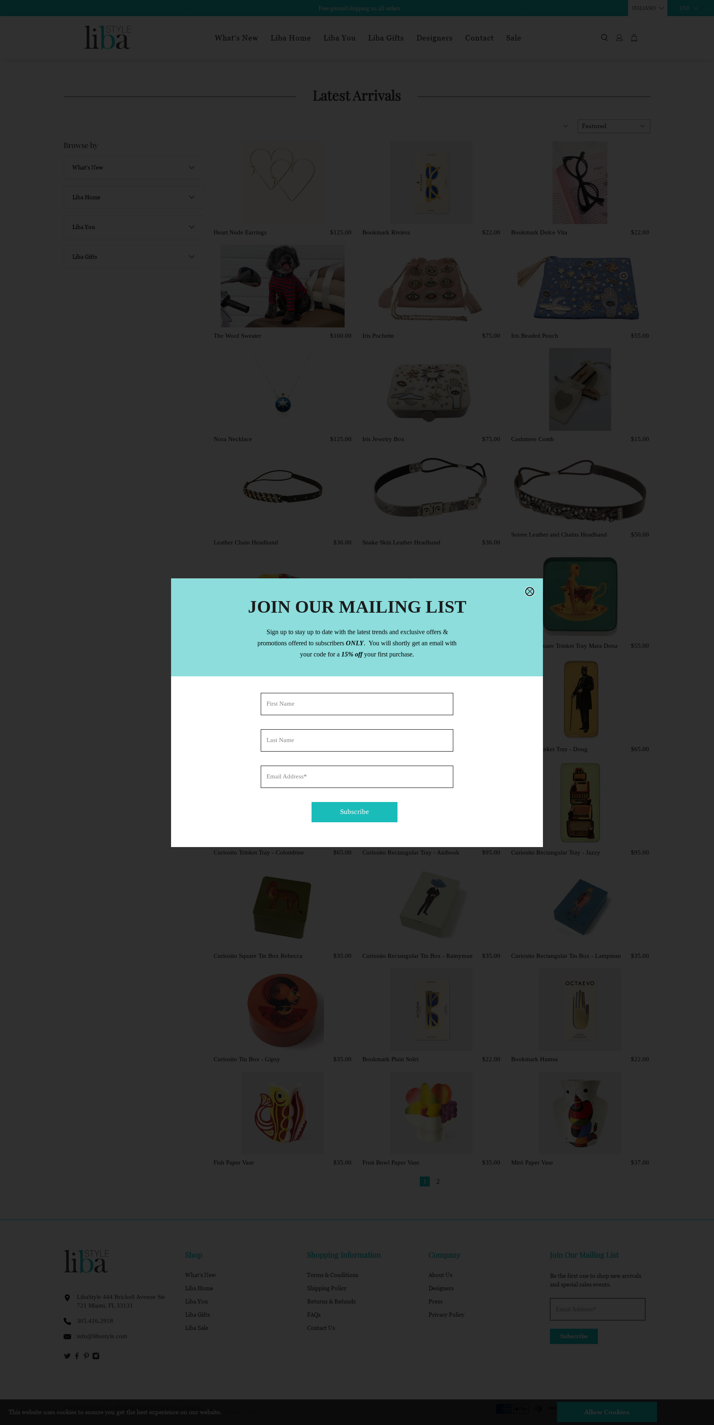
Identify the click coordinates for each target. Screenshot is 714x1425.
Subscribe (354, 812)
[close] (530, 591)
